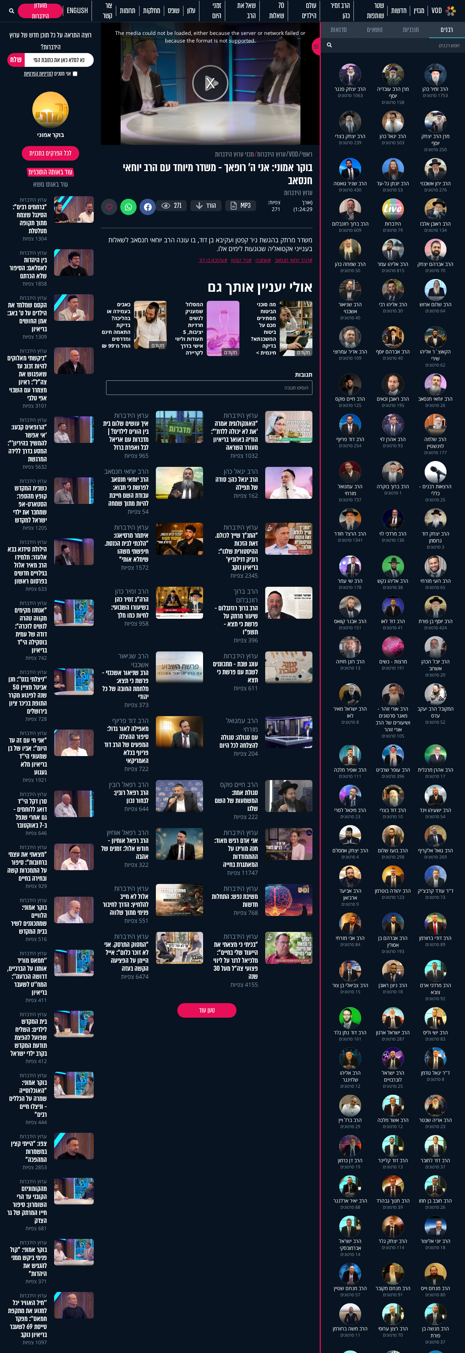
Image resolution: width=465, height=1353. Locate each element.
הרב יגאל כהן (241, 471)
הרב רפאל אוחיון (128, 832)
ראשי (307, 154)
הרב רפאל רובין (129, 784)
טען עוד (207, 1010)
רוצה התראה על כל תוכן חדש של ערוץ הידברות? (50, 41)
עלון (191, 11)
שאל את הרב (246, 11)
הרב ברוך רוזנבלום (246, 595)
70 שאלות (276, 11)
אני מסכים (47, 74)
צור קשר (107, 11)
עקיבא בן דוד (211, 260)
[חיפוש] (329, 45)
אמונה (261, 260)
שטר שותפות (375, 11)
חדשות (398, 11)
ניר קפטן (239, 260)
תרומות (128, 11)
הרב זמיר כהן (340, 11)
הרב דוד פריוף (130, 720)
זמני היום (216, 11)
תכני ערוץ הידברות (234, 154)
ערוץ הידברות (271, 154)
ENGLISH (77, 11)
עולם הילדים (309, 11)
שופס (173, 11)
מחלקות (151, 11)
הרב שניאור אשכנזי (133, 660)
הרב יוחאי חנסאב (292, 260)
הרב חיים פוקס (239, 784)
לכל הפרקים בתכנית (50, 153)
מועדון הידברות (40, 11)
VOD (436, 11)
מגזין (419, 11)
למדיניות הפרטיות (38, 74)
